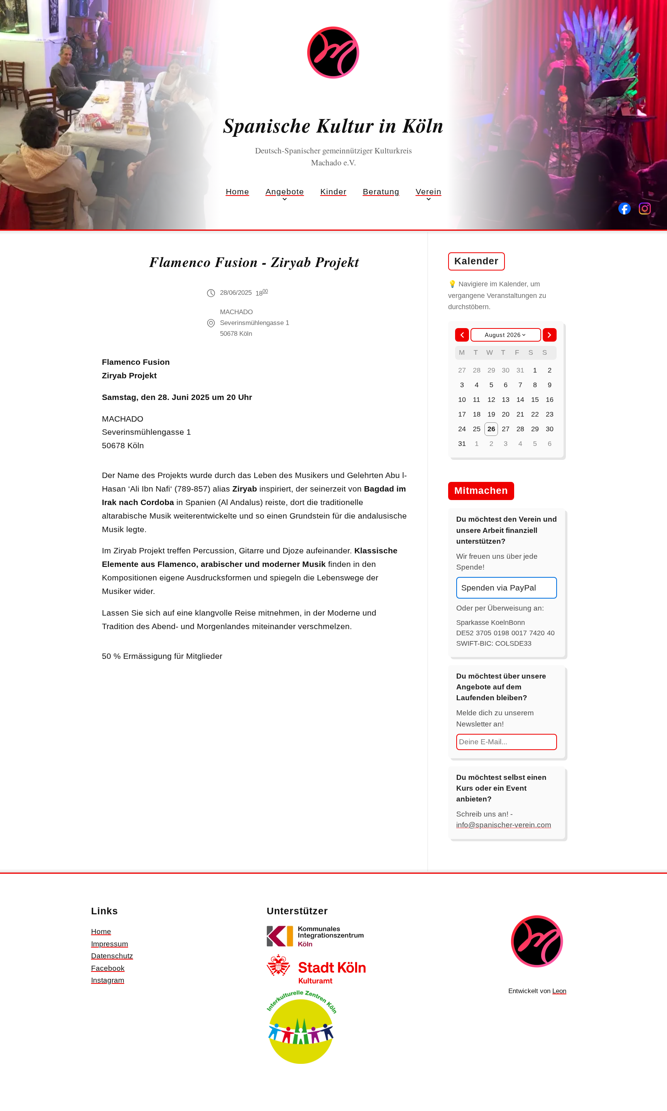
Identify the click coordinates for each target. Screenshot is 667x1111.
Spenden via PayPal (498, 587)
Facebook (108, 968)
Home (237, 191)
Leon (559, 991)
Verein (429, 191)
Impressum (109, 944)
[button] (462, 335)
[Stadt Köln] (316, 984)
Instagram (107, 980)
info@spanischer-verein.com (503, 825)
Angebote (285, 191)
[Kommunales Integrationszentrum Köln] (316, 948)
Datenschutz (112, 956)
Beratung (381, 191)
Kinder (333, 191)
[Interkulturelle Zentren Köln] (301, 1065)
